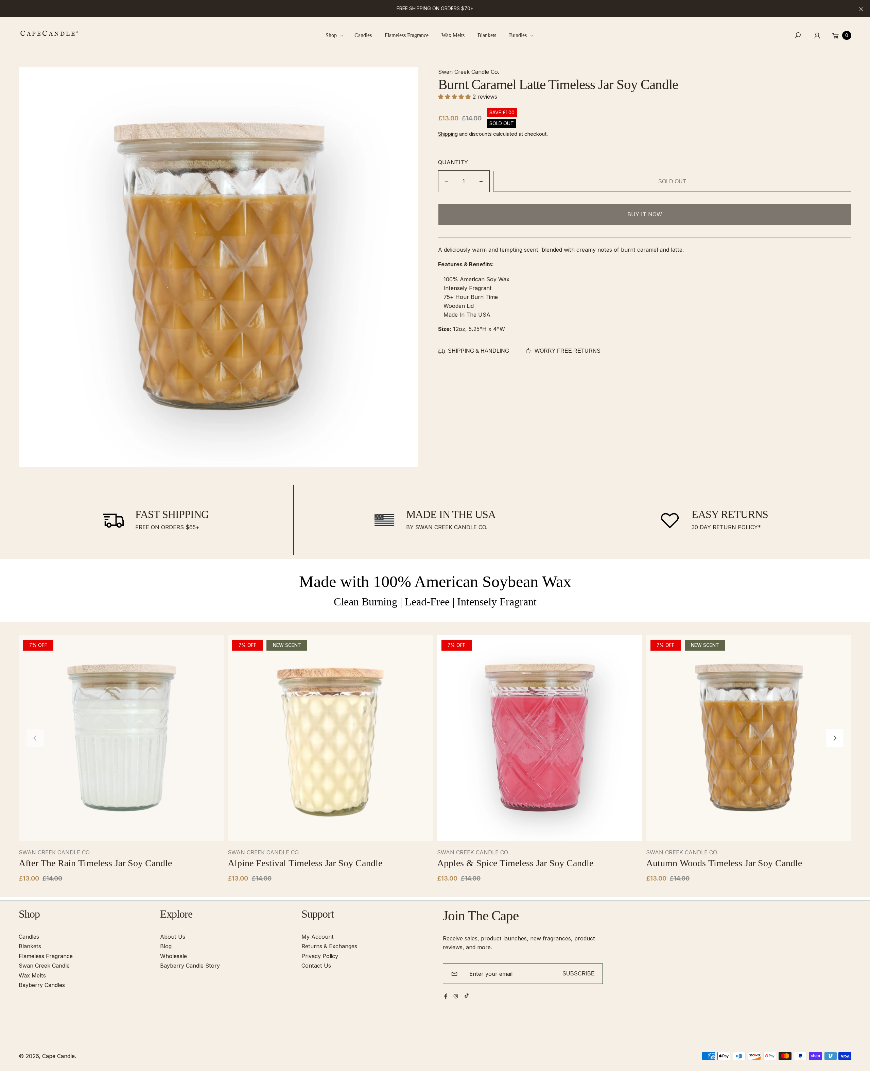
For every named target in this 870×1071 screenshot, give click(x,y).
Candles (29, 936)
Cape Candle (58, 1056)
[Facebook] (446, 996)
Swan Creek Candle (44, 965)
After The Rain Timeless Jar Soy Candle (95, 863)
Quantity (453, 162)
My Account (317, 936)
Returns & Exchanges (329, 946)
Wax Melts (32, 975)
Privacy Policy (319, 956)
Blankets (30, 946)
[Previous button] (35, 738)
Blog (166, 946)
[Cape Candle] (49, 33)
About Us (172, 936)
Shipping (448, 134)
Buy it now (644, 214)
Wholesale (173, 956)
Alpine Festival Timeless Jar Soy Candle (305, 863)
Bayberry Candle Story (190, 965)
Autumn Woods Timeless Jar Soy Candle (724, 863)
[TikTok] (466, 995)
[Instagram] (456, 996)
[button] (337, 35)
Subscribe (578, 973)
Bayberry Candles (42, 985)
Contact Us (316, 965)
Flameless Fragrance (46, 956)
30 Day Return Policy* (726, 527)
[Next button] (834, 738)
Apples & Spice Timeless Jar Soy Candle (515, 863)
